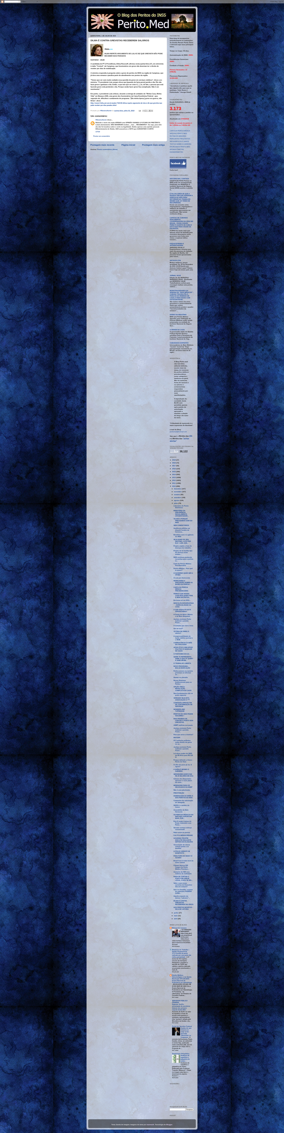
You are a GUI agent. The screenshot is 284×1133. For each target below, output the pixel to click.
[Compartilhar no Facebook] (150, 111)
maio (176, 916)
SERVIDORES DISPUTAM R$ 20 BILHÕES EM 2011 (183, 775)
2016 (174, 469)
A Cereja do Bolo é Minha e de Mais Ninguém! (183, 615)
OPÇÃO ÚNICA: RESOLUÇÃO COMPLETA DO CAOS (182, 688)
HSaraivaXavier (101, 120)
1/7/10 (98, 132)
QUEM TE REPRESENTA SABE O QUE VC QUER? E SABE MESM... (183, 658)
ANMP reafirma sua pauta (183, 725)
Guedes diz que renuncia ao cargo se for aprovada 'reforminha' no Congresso (186, 1032)
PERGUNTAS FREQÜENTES (180, 139)
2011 (174, 483)
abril (176, 919)
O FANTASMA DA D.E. (182, 654)
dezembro (178, 489)
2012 (174, 480)
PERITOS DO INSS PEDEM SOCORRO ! (183, 715)
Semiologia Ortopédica (180, 1054)
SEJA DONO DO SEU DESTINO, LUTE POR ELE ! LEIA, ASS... (182, 541)
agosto (177, 500)
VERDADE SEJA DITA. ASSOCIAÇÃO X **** (182, 699)
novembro (178, 492)
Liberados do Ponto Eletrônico (181, 506)
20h (190, 436)
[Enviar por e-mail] (143, 111)
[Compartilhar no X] (148, 111)
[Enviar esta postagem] (139, 110)
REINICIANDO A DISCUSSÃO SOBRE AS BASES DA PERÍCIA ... (183, 582)
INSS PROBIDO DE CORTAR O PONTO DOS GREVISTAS (183, 720)
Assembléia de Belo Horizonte (181, 811)
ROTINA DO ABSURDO (178, 136)
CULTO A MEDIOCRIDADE (183, 835)
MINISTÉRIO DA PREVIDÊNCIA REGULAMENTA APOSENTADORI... (181, 513)
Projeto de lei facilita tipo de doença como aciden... (183, 552)
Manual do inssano (179, 928)
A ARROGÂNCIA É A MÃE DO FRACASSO (183, 643)
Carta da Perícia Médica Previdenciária (182, 564)
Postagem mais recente (102, 145)
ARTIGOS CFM (175, 260)
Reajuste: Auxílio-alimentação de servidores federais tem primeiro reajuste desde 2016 (181, 1007)
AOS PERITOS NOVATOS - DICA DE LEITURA (183, 908)
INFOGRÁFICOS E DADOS (179, 141)
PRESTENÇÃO (179, 793)
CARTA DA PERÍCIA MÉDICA (180, 131)
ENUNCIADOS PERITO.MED (180, 147)
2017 (174, 466)
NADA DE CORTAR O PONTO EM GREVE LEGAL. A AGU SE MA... (183, 878)
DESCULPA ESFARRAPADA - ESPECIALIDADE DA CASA (184, 605)
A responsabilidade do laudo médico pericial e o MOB (183, 638)
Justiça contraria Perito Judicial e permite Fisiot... (182, 621)
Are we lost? (178, 628)
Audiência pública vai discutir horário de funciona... (182, 530)
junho (176, 913)
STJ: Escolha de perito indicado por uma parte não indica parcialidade (181, 955)
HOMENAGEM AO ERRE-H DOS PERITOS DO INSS (183, 797)
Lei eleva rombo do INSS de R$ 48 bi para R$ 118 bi (183, 755)
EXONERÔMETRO (176, 152)
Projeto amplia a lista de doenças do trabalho (183, 547)
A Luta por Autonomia (182, 578)
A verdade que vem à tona (183, 626)
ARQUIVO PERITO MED (178, 133)
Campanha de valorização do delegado (183, 801)
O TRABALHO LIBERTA (182, 663)
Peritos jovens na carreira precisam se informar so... (183, 672)
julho (176, 503)
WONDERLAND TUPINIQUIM (179, 710)
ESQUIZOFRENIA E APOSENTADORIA (177, 244)
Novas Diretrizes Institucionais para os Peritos (183, 682)
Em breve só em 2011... (182, 600)
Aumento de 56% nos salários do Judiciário (183, 873)
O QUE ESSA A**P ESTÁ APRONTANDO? (182, 610)
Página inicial (128, 145)
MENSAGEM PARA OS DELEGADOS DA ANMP (183, 786)
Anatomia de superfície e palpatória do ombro (185, 1058)
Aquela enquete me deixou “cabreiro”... (182, 897)
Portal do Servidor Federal (182, 1026)
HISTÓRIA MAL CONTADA (179, 179)
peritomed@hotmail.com (178, 432)
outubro (177, 494)
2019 (174, 460)
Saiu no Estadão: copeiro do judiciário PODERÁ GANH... (183, 891)
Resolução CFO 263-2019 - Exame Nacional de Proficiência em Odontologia (182, 980)
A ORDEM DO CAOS (177, 330)
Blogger (169, 1124)
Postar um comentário (101, 136)
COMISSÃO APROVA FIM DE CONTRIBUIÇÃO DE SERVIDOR (183, 704)
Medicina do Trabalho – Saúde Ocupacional (181, 950)
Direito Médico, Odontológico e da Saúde (181, 976)
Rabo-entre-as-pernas (182, 832)
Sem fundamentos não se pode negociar (183, 694)
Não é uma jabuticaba (182, 790)
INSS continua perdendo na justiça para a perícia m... (183, 559)
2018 (174, 463)
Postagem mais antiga (153, 145)
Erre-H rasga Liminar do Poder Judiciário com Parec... (182, 823)
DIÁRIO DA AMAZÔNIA (178, 315)
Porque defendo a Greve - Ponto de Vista (183, 761)
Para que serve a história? (183, 734)
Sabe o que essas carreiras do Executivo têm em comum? (183, 885)
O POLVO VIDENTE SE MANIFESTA (182, 852)
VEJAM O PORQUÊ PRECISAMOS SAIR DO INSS (183, 520)
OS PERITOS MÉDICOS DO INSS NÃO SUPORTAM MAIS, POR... (183, 816)
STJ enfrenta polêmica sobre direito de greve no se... (183, 742)
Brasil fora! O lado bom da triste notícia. (183, 861)
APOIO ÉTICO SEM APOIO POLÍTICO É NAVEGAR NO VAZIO (183, 649)
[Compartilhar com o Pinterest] (152, 111)
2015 (174, 471)
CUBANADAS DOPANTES (179, 343)
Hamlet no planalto (181, 677)
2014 (174, 474)
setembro (177, 497)
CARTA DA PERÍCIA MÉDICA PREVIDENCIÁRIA (181, 589)
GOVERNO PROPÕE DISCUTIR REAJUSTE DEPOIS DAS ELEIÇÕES (183, 840)
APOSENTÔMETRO (177, 149)
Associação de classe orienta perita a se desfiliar (182, 846)
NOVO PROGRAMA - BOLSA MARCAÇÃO (182, 667)
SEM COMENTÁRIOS (181, 525)
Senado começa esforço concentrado (183, 828)
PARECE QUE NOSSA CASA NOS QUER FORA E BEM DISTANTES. (183, 595)
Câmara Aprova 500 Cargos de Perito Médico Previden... (181, 867)
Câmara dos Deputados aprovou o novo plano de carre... (183, 780)
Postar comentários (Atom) (107, 149)
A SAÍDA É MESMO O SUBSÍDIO (181, 770)
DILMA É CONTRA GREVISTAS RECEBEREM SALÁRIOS (183, 902)
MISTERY (177, 737)
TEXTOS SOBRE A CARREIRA (180, 144)
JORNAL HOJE (175, 275)
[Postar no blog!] (146, 111)
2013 (174, 477)
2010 (174, 486)
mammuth (150, 1124)
